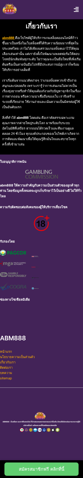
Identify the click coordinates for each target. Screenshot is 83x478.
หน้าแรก (6, 352)
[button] (76, 9)
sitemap (6, 378)
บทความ (6, 373)
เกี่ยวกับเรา (7, 362)
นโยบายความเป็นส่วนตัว (17, 357)
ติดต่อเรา (6, 368)
